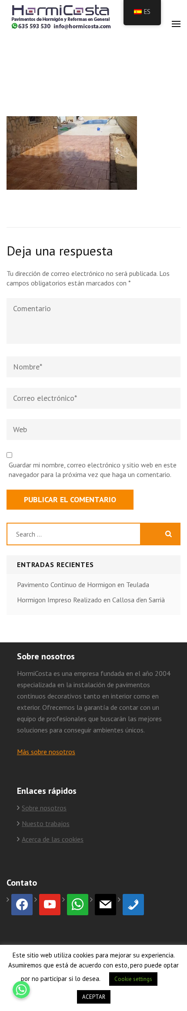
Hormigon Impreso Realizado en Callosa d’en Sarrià (91, 599)
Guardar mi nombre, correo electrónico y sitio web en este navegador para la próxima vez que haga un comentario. (93, 469)
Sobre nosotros (44, 807)
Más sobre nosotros (46, 751)
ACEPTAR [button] (93, 997)
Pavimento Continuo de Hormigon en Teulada (83, 584)
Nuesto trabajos (46, 823)
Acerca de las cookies (52, 839)
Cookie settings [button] (133, 979)
